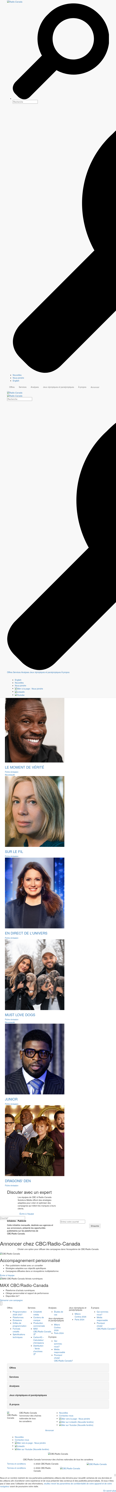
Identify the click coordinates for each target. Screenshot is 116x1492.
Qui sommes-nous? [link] (58, 1343)
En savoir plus (109, 1490)
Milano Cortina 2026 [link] (57, 1327)
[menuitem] (61, 375)
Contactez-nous (66, 1415)
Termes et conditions (16, 1463)
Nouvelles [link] (17, 375)
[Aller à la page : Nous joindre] (29, 688)
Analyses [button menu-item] (35, 387)
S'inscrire (95, 1225)
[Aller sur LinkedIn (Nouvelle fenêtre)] (20, 691)
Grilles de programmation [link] (19, 1324)
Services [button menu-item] (22, 387)
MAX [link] (42, 1330)
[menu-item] (9, 672)
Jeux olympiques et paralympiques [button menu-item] (58, 387)
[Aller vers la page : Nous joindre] (74, 1418)
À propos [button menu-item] (82, 387)
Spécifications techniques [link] (19, 1336)
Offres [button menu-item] (12, 387)
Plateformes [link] (18, 1317)
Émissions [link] (17, 1320)
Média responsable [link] (59, 1351)
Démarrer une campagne (11, 1300)
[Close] (1, 1303)
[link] (19, 682)
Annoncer (49, 1430)
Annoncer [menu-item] (95, 387)
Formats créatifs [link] (16, 1330)
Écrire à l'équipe (7, 1275)
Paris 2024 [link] (59, 1333)
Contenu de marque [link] (38, 1319)
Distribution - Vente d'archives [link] (38, 1348)
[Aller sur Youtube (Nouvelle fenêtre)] (19, 694)
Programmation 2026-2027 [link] (20, 1313)
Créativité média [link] (37, 1313)
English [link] (16, 380)
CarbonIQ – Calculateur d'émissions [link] (38, 1340)
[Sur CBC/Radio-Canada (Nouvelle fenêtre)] (97, 1463)
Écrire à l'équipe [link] (27, 1213)
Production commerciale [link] (39, 1324)
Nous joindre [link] (18, 377)
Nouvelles (63, 1412)
